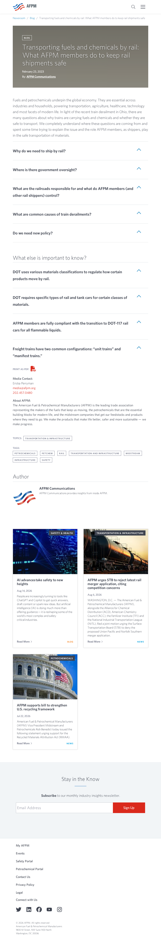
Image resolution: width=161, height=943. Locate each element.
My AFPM (22, 845)
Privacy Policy (25, 884)
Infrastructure (25, 460)
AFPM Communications (41, 76)
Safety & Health (62, 533)
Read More (23, 641)
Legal (19, 892)
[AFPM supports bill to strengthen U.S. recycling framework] (45, 676)
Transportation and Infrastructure (95, 453)
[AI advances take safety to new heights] (45, 551)
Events (20, 853)
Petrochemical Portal (29, 869)
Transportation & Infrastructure (47, 438)
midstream (133, 453)
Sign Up (128, 808)
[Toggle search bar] (133, 7)
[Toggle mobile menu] (143, 7)
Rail (61, 453)
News (140, 641)
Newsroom (19, 18)
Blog (32, 18)
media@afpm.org (24, 388)
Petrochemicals (25, 453)
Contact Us (23, 877)
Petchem (47, 453)
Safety (46, 460)
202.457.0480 (22, 392)
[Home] (24, 7)
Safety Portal (24, 861)
